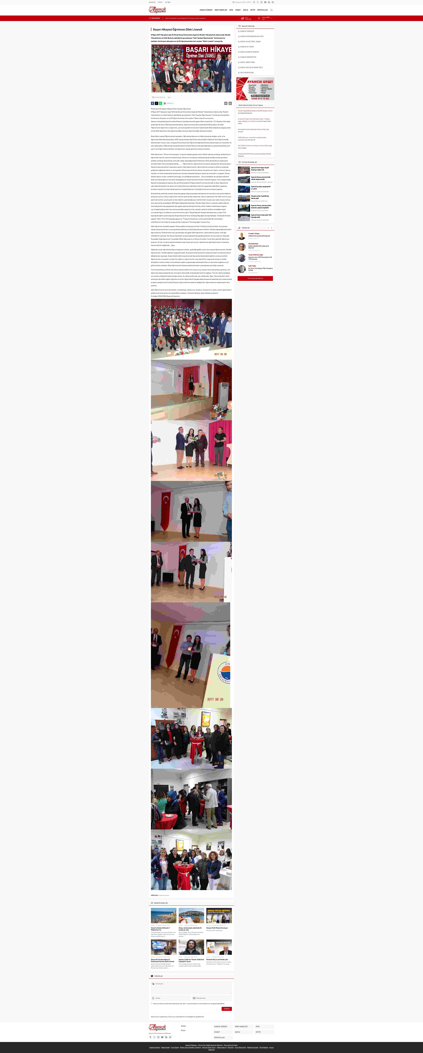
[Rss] (269, 2)
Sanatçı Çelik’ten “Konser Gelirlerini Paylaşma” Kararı (191, 960)
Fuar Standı (175, 1047)
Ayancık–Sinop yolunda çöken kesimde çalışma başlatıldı (261, 207)
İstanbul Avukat (154, 1047)
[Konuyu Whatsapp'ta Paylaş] (160, 103)
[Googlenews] (272, 2)
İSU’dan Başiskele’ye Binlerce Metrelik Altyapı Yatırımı (255, 111)
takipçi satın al (221, 1047)
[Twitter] (257, 2)
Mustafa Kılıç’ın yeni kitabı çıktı (217, 959)
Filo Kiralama (263, 1047)
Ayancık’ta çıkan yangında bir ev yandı (261, 188)
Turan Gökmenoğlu (255, 232)
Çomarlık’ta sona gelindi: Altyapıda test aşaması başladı (183, 18)
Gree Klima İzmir (240, 1047)
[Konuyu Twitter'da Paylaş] (156, 103)
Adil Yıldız (252, 244)
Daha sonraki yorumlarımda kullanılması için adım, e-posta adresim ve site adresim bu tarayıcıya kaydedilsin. (189, 1003)
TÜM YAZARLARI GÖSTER (255, 278)
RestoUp (231, 1047)
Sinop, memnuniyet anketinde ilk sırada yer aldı (190, 929)
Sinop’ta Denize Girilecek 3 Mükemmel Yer (160, 929)
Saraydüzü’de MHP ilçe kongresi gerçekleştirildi (253, 154)
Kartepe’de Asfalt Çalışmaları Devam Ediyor (252, 129)
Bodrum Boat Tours (209, 1047)
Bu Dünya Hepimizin (163, 895)
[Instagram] (261, 2)
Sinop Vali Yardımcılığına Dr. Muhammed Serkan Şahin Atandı (162, 960)
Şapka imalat (165, 1047)
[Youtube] (265, 2)
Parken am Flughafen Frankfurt (190, 1047)
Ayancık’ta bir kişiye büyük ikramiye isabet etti (260, 169)
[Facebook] (254, 2)
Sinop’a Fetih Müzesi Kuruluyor (217, 928)
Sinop (152, 925)
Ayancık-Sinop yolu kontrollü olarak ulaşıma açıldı (260, 178)
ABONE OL (170, 103)
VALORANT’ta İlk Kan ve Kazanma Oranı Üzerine (253, 146)
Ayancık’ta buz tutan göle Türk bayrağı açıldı (261, 216)
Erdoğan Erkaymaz (255, 266)
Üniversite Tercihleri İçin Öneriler (259, 258)
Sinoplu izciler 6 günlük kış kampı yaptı (260, 197)
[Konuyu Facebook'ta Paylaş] (152, 103)
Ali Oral (251, 256)
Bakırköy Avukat (252, 1047)
